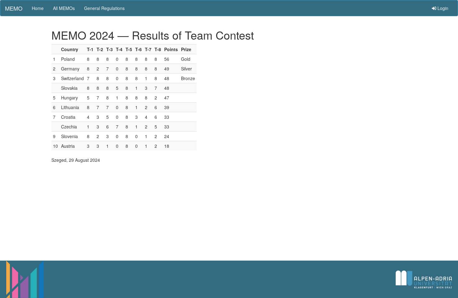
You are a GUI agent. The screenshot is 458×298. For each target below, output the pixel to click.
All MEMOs (64, 8)
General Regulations (104, 8)
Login (442, 8)
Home (38, 8)
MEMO (13, 8)
